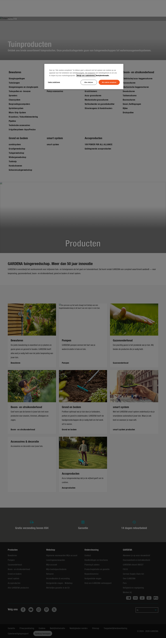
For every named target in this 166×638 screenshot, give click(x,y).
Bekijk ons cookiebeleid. (86, 75)
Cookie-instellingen (54, 82)
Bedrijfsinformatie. (102, 75)
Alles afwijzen (88, 82)
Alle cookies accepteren (109, 82)
